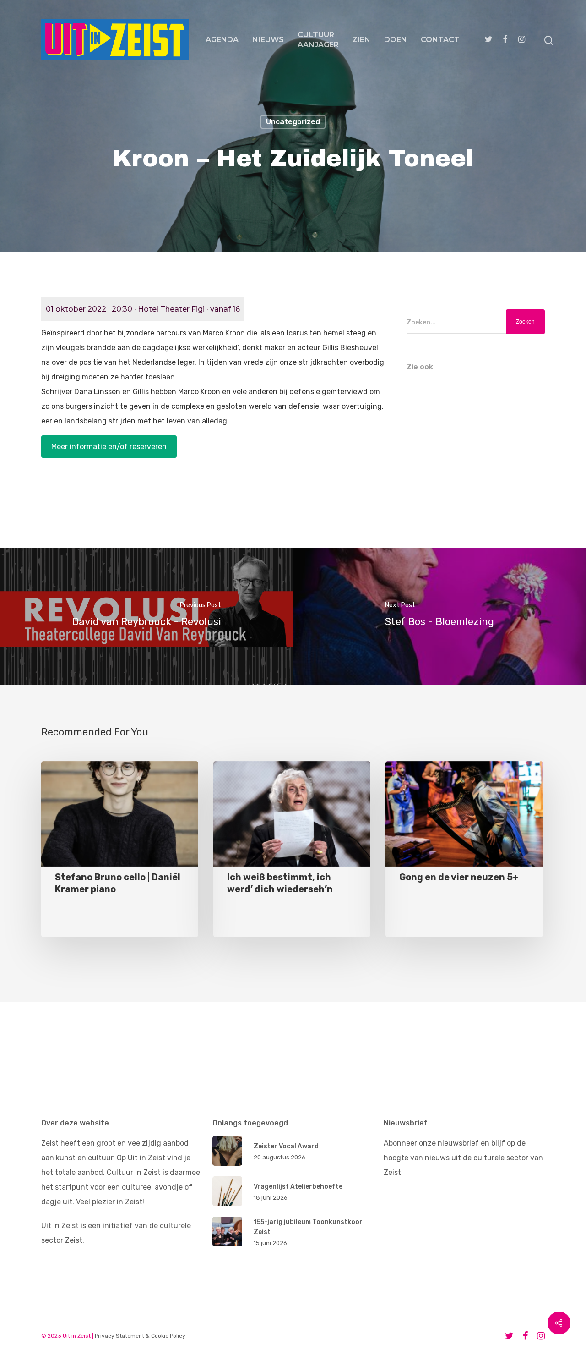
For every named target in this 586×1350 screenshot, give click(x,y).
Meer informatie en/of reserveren (109, 446)
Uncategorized (293, 121)
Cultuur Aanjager (318, 39)
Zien (361, 39)
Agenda (222, 39)
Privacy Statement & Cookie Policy (140, 1336)
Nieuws (268, 39)
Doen (395, 39)
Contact (440, 39)
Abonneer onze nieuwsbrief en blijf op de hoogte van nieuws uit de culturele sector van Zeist (463, 1158)
